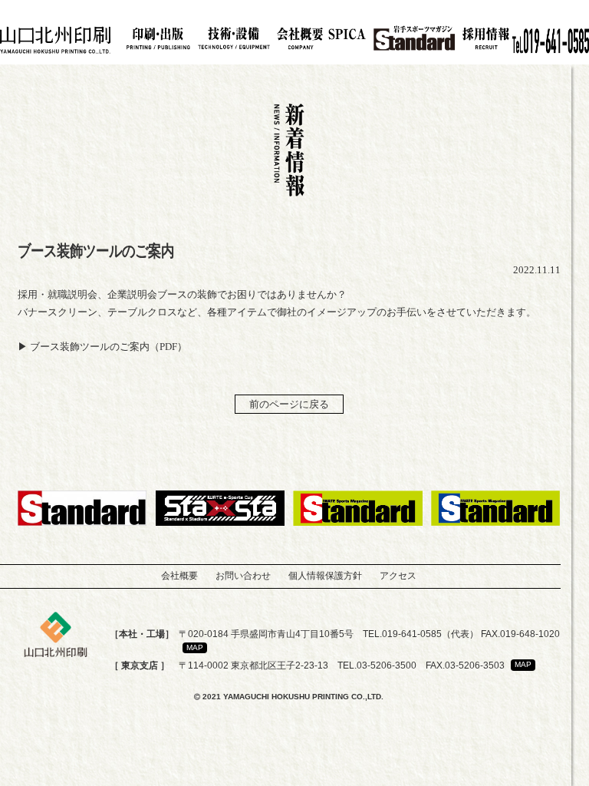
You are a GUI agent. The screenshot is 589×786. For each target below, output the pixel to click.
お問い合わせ (243, 575)
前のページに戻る (289, 404)
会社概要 (179, 575)
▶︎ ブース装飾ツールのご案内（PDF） (102, 346)
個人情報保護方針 (325, 575)
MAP (194, 647)
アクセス (398, 575)
